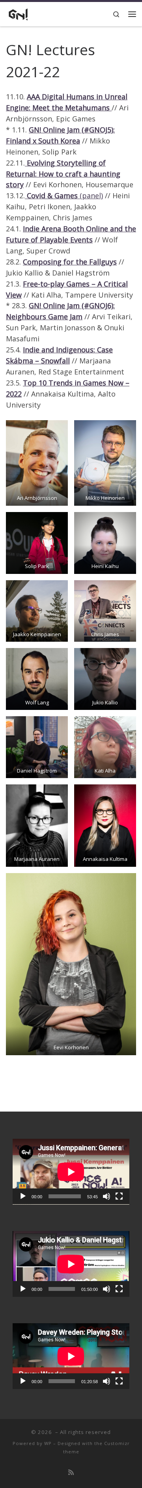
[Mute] (106, 1196)
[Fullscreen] (119, 1196)
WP (48, 1443)
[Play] (23, 1196)
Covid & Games (52, 195)
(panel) (90, 195)
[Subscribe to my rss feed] (71, 1472)
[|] (18, 13)
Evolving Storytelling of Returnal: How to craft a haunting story (63, 174)
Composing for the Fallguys (70, 261)
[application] (71, 1172)
